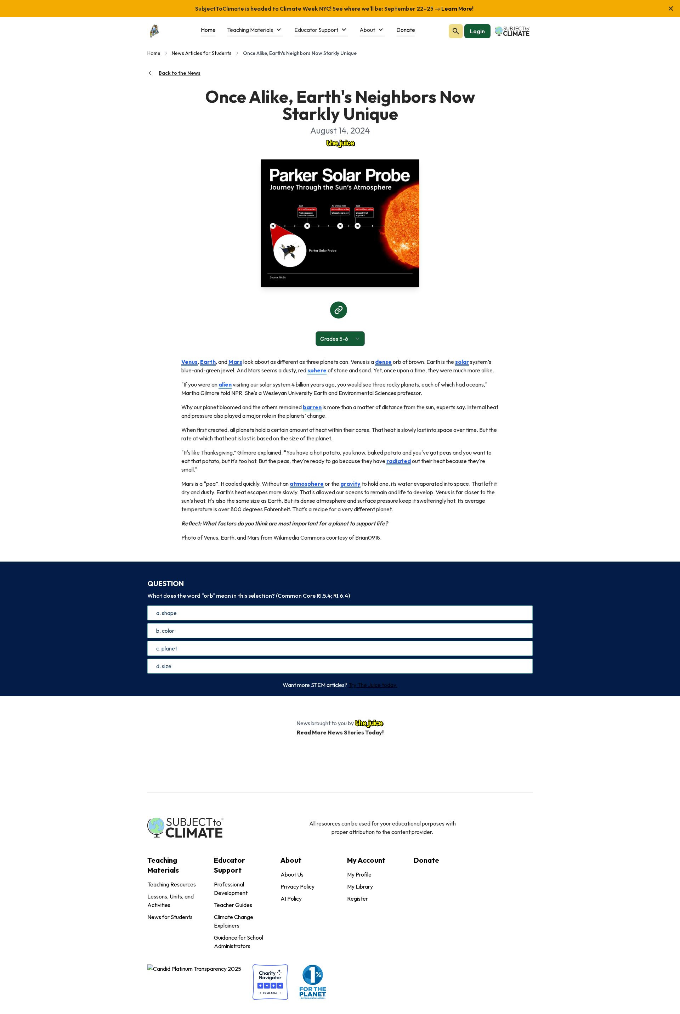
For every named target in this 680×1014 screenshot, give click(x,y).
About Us (292, 874)
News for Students (170, 916)
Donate (426, 860)
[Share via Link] (338, 310)
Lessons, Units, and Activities (170, 900)
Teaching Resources (171, 884)
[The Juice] (340, 143)
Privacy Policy (297, 886)
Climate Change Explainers (233, 921)
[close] (670, 8)
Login (477, 31)
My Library (360, 886)
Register (357, 898)
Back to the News (179, 73)
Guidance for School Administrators (238, 942)
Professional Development (231, 888)
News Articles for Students (202, 53)
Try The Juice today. (372, 684)
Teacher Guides (233, 904)
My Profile (359, 874)
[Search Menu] (456, 31)
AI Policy (291, 898)
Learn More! (457, 8)
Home (153, 53)
